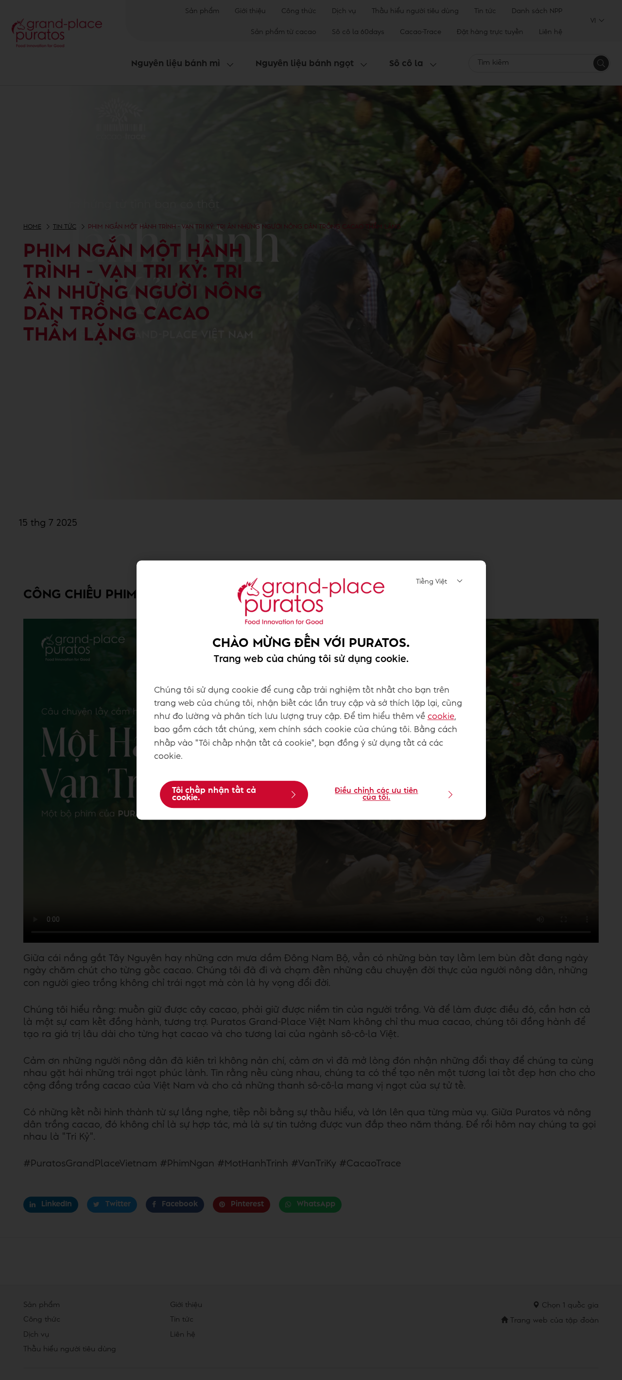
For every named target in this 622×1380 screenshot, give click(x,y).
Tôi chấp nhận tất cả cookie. (214, 794)
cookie (441, 717)
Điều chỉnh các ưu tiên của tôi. (376, 794)
